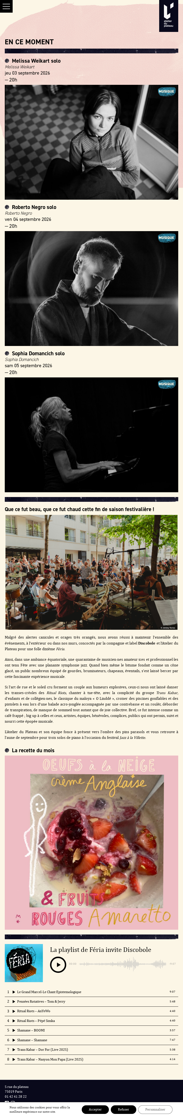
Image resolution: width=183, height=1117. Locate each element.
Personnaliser (155, 1109)
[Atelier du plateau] (168, 16)
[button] (6, 6)
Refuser (123, 1109)
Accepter (95, 1109)
